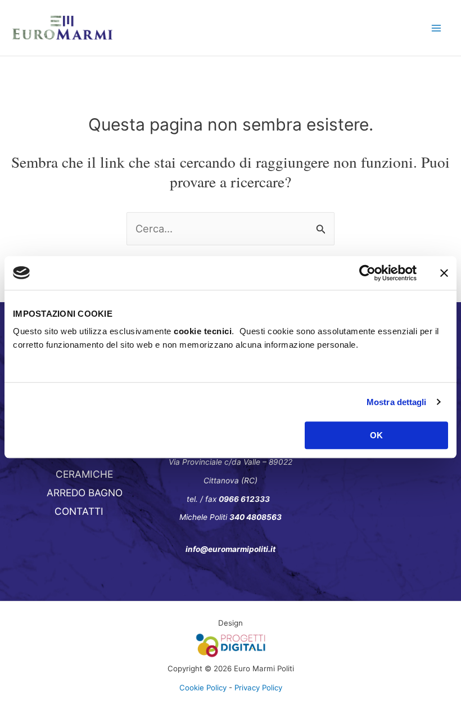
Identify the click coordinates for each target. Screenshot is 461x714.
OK (376, 435)
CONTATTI (79, 511)
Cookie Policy (203, 687)
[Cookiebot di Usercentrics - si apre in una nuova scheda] (367, 272)
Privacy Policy (258, 687)
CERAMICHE (84, 474)
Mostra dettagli (397, 402)
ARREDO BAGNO (85, 493)
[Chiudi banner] (444, 273)
